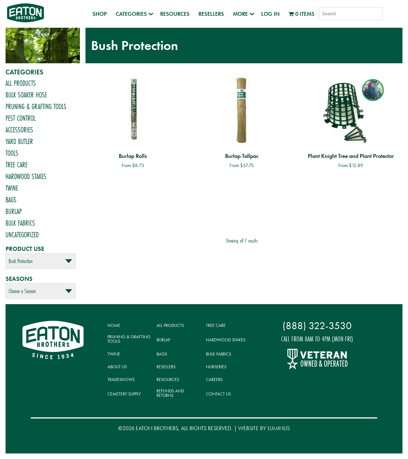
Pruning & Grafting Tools (36, 106)
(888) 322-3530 (317, 325)
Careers (214, 379)
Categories (131, 13)
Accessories (19, 130)
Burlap (14, 211)
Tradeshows (121, 379)
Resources (175, 13)
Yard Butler (19, 141)
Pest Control (21, 118)
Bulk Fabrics (20, 223)
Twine (12, 188)
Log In (270, 13)
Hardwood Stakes (26, 176)
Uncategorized (22, 235)
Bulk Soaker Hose (26, 95)
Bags (11, 200)
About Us (117, 367)
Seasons (19, 279)
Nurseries (216, 367)
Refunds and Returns (170, 393)
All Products (21, 83)
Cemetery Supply (124, 394)
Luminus (279, 428)
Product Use (25, 249)
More (240, 13)
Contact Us (218, 394)
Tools (12, 153)
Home (113, 325)
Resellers (211, 13)
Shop (99, 13)
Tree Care (16, 165)
